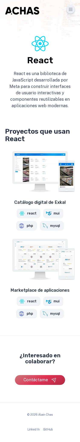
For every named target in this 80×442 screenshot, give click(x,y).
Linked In (33, 429)
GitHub (48, 429)
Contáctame (35, 379)
